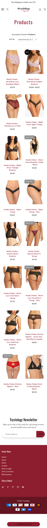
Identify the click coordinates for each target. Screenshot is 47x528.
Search (4, 457)
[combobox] (27, 39)
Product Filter (24, 524)
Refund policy (6, 474)
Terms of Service (8, 471)
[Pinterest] (13, 487)
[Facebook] (8, 487)
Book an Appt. (7, 469)
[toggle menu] (2, 9)
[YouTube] (23, 487)
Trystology (26, 501)
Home (4, 460)
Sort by (12, 39)
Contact (4, 466)
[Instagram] (18, 487)
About (4, 463)
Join (40, 434)
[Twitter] (3, 487)
